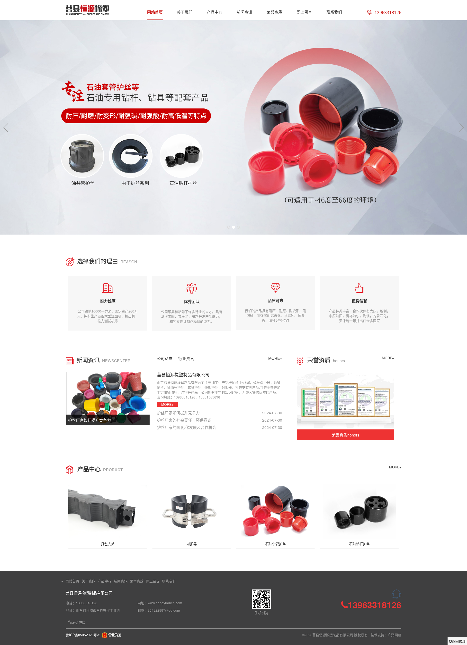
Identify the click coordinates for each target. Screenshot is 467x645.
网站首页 (155, 12)
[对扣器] (191, 511)
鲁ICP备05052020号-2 (83, 634)
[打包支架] (107, 511)
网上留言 (304, 12)
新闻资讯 (244, 12)
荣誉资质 (274, 12)
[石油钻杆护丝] (359, 511)
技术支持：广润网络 (386, 634)
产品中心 (214, 12)
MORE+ (275, 358)
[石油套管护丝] (275, 511)
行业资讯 (186, 358)
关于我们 (184, 12)
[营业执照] (111, 634)
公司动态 (164, 358)
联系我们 (334, 12)
